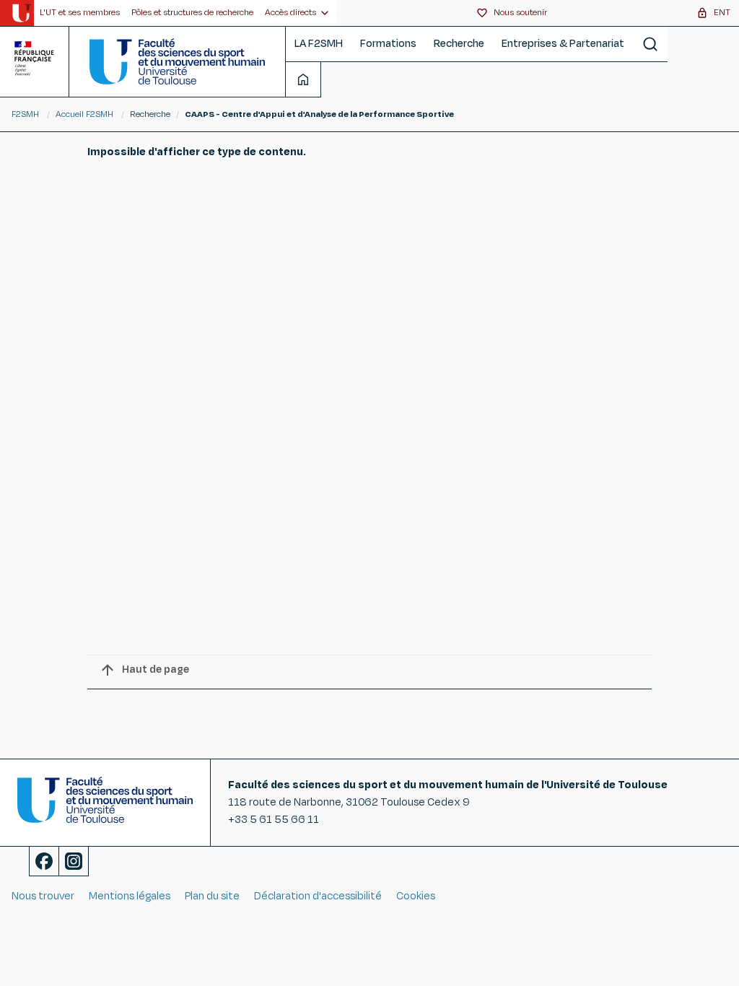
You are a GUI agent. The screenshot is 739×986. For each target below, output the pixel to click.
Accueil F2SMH (84, 114)
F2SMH (25, 114)
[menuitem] (80, 13)
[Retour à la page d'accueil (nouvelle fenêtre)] (21, 13)
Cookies (415, 896)
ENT (722, 12)
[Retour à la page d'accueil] (177, 61)
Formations (388, 43)
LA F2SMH (318, 43)
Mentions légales (129, 896)
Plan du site (212, 896)
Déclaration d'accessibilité (318, 896)
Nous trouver (43, 896)
